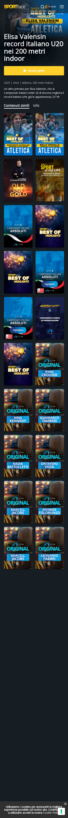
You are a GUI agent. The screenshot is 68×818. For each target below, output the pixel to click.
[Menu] (62, 6)
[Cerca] (40, 6)
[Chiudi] (65, 804)
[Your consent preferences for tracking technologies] (61, 811)
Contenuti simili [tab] (16, 105)
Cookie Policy (51, 812)
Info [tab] (36, 105)
